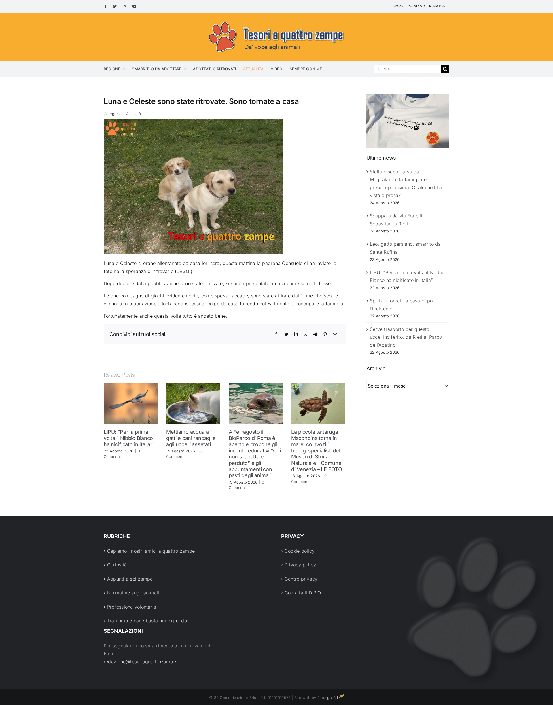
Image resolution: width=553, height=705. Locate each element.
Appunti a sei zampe (130, 579)
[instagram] (124, 6)
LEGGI (183, 271)
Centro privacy (301, 579)
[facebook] (105, 6)
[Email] (335, 334)
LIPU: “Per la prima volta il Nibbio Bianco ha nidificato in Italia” (128, 438)
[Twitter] (286, 334)
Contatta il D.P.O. (303, 593)
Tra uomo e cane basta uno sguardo (147, 620)
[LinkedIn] (296, 334)
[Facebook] (276, 334)
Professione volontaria (131, 607)
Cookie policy (300, 551)
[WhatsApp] (305, 334)
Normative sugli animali (133, 593)
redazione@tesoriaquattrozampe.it (142, 661)
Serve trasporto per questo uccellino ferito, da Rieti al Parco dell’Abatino (406, 337)
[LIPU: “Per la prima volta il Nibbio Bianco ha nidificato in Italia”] (131, 403)
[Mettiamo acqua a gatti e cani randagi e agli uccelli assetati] (193, 403)
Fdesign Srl (327, 697)
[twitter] (115, 6)
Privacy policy (300, 565)
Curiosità (117, 565)
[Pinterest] (325, 334)
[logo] (276, 21)
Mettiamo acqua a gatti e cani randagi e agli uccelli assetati (191, 438)
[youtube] (134, 6)
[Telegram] (315, 334)
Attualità (133, 113)
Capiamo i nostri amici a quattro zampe (151, 551)
